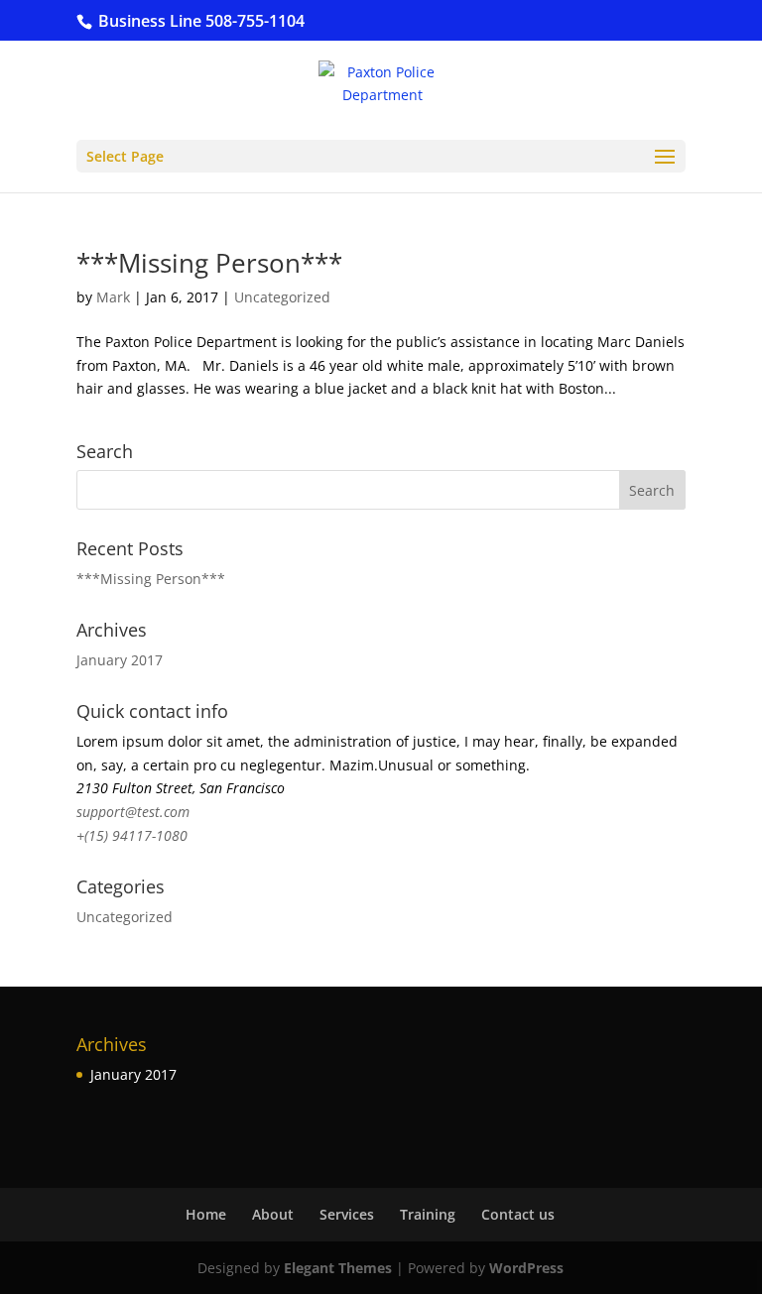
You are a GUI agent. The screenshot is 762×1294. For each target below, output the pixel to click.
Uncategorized (282, 297)
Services (346, 1214)
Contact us (518, 1214)
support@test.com (133, 811)
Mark (113, 297)
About (273, 1214)
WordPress (526, 1267)
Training (427, 1214)
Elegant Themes (338, 1267)
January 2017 (119, 659)
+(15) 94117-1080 (132, 835)
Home (206, 1214)
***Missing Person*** (209, 263)
